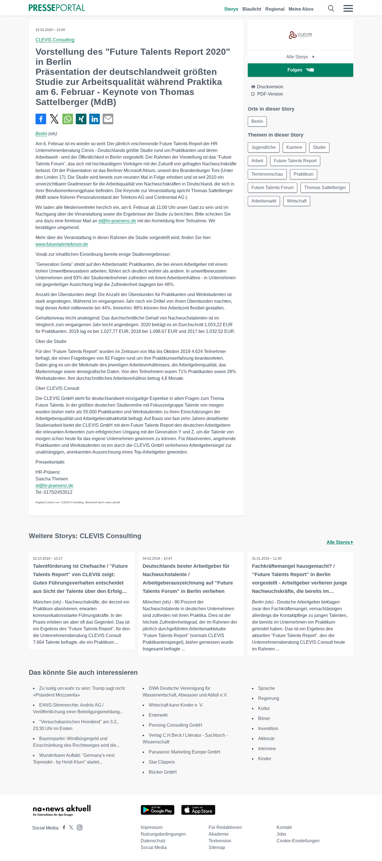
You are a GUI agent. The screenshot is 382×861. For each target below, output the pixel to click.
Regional (274, 9)
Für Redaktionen (225, 827)
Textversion (220, 840)
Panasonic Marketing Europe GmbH (184, 752)
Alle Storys (297, 56)
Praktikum (303, 174)
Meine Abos (301, 9)
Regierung (268, 698)
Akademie (219, 834)
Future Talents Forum (272, 187)
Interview (267, 748)
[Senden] (108, 119)
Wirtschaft (296, 201)
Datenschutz (153, 840)
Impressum (151, 827)
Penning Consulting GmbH (175, 725)
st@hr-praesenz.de (117, 220)
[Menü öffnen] (348, 8)
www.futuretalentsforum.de (62, 244)
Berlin (41, 133)
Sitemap (217, 847)
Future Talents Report (295, 160)
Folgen (294, 70)
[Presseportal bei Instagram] (78, 827)
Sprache (266, 688)
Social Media (154, 847)
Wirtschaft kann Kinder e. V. (176, 705)
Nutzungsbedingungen (163, 834)
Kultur (264, 708)
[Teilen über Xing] (81, 119)
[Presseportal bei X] (69, 828)
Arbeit (257, 160)
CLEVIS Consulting (55, 39)
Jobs (281, 834)
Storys (231, 9)
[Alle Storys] (300, 45)
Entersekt (158, 715)
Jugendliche (263, 147)
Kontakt (284, 827)
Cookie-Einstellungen (298, 840)
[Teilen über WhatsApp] (67, 119)
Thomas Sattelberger (325, 187)
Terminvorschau (267, 174)
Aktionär (266, 738)
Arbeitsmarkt (263, 201)
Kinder (264, 758)
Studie (319, 147)
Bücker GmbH (163, 772)
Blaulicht (251, 9)
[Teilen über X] (54, 119)
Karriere (294, 147)
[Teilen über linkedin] (94, 119)
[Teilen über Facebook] (41, 119)
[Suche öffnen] (331, 8)
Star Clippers (162, 762)
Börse (264, 718)
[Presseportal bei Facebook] (62, 828)
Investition (268, 728)
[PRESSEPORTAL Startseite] (57, 8)
